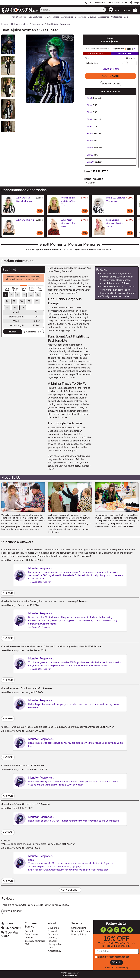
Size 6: (90, 112)
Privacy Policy (78, 934)
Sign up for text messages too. (114, 956)
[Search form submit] (103, 9)
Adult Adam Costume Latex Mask (68, 223)
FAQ (27, 944)
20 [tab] (29, 301)
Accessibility (54, 950)
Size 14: (90, 141)
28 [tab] (22, 307)
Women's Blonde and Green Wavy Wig (69, 201)
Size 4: (90, 105)
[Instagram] (116, 930)
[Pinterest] (110, 930)
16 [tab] (14, 301)
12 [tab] (38, 294)
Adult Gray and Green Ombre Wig (24, 199)
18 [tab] (21, 301)
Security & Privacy (80, 931)
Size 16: (90, 148)
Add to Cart (110, 75)
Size (87, 58)
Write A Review (12, 911)
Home (9, 923)
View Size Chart (111, 69)
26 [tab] (15, 307)
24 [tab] (7, 307)
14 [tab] (7, 301)
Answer (8, 593)
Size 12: (90, 133)
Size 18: (90, 155)
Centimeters (34, 331)
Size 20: (90, 162)
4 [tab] (11, 294)
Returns (29, 937)
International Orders (35, 941)
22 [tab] (36, 301)
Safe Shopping (78, 928)
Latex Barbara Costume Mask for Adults (114, 223)
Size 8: (90, 119)
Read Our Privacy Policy (116, 967)
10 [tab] (31, 294)
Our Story (53, 934)
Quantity (130, 58)
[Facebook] (103, 930)
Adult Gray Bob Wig (25, 220)
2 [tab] (5, 294)
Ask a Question (70, 890)
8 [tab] (24, 294)
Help (136, 2)
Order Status (31, 934)
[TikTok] (130, 930)
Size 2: (90, 98)
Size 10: (90, 126)
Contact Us (118, 2)
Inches (13, 331)
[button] (119, 9)
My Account (13, 928)
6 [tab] (17, 294)
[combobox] (70, 9)
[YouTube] (123, 930)
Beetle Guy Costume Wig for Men (115, 199)
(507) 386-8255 (97, 2)
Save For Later (111, 83)
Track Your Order (10, 934)
